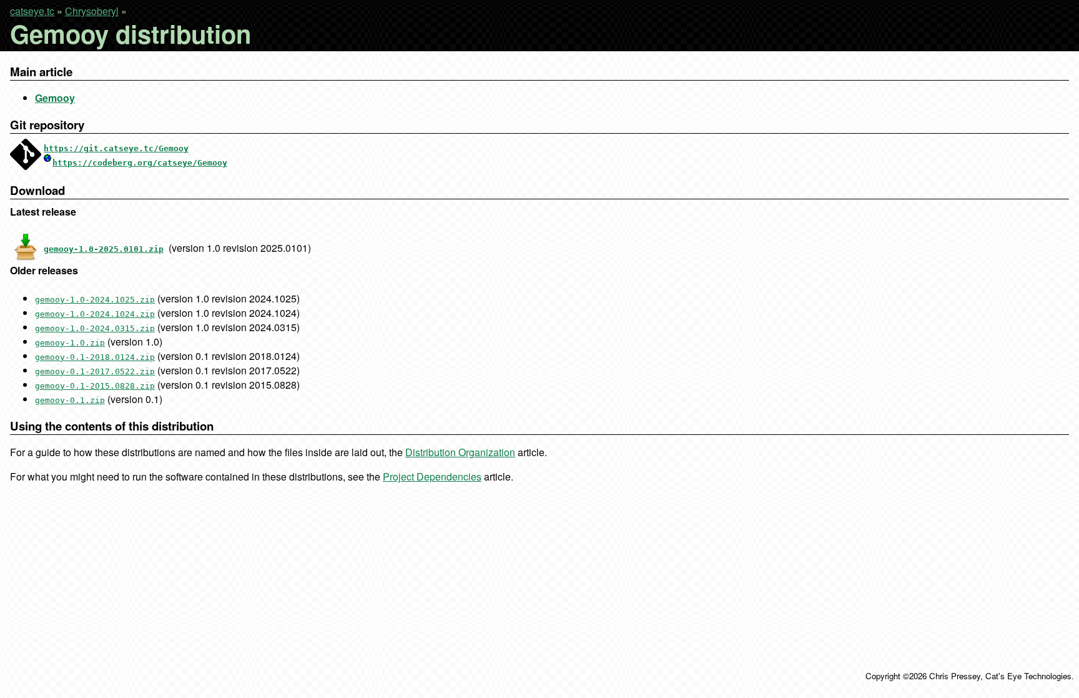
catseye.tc (32, 11)
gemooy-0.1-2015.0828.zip (95, 386)
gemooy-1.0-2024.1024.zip (95, 314)
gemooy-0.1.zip (70, 400)
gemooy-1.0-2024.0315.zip (95, 328)
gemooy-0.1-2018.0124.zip (95, 357)
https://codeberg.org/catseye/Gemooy (139, 162)
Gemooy (55, 98)
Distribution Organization (460, 452)
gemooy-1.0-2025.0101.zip (104, 249)
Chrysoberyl (92, 11)
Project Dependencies (432, 476)
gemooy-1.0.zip (70, 342)
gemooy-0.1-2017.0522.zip (95, 371)
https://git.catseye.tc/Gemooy (116, 148)
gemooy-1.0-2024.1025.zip (95, 299)
